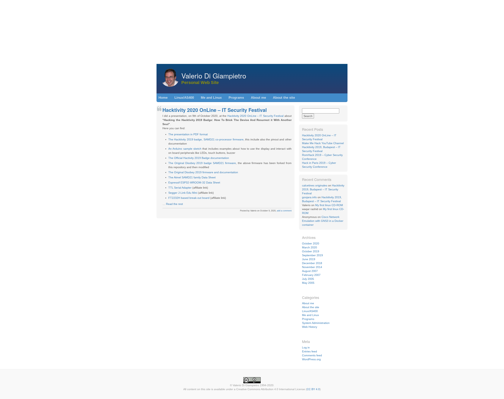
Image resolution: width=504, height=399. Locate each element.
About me (258, 98)
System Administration (316, 322)
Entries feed (309, 351)
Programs (236, 98)
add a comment (284, 210)
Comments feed (312, 355)
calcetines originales (314, 185)
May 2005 (308, 282)
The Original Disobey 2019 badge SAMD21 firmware (202, 163)
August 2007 (310, 271)
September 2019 (312, 255)
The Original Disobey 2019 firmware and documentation (203, 172)
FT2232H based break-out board (188, 197)
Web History (309, 326)
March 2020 (309, 247)
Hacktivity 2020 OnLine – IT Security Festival (214, 109)
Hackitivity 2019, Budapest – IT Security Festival (323, 189)
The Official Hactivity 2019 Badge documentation (198, 157)
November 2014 (312, 267)
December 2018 (312, 263)
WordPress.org (311, 359)
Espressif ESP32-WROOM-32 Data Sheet (194, 182)
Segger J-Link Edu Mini (182, 192)
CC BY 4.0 (313, 389)
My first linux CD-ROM (329, 205)
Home (163, 98)
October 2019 (310, 251)
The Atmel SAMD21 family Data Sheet (192, 177)
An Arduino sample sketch (184, 148)
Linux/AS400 (184, 98)
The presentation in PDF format (188, 134)
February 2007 (311, 274)
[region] (252, 31)
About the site (284, 98)
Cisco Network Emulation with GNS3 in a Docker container (322, 220)
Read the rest (174, 203)
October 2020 (310, 243)
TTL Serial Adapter (180, 187)
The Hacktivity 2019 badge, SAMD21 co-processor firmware (206, 139)
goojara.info (309, 197)
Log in (306, 347)
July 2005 (308, 278)
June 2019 (308, 259)
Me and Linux (211, 98)
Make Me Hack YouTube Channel (323, 143)
